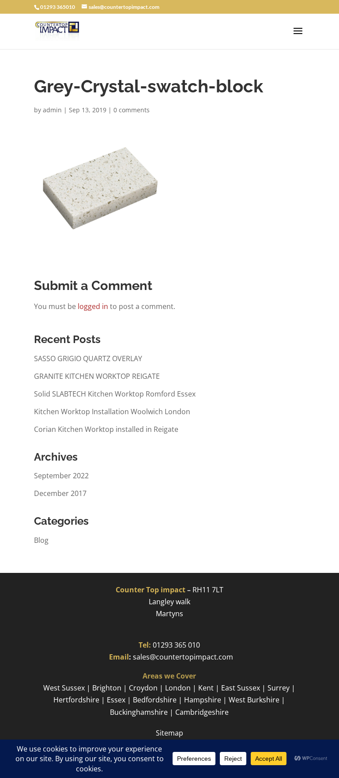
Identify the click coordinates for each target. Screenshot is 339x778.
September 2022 (61, 476)
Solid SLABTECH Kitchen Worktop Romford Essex (115, 394)
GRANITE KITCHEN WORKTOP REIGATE (97, 376)
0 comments (131, 110)
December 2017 (60, 493)
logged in (93, 306)
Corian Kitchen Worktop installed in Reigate (106, 429)
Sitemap (169, 733)
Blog (41, 540)
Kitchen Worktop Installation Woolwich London (112, 411)
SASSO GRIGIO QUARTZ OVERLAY (88, 358)
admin (52, 110)
